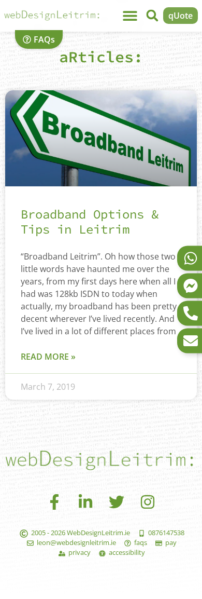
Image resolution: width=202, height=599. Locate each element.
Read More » (48, 356)
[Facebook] (54, 502)
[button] (152, 15)
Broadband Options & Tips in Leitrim (89, 221)
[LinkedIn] (85, 502)
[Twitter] (116, 502)
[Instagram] (147, 502)
